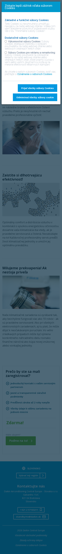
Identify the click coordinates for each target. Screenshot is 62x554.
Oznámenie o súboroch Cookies (34, 74)
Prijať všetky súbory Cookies (37, 88)
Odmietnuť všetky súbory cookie (35, 97)
